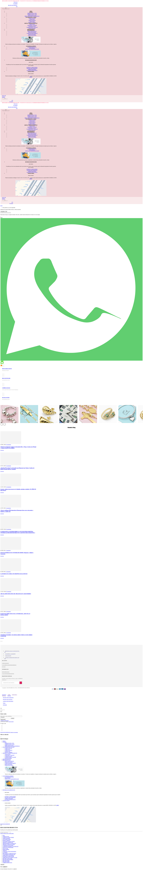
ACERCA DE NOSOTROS (8, 701)
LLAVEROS (32, 47)
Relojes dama (32, 31)
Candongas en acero (32, 26)
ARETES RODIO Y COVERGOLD (9, 843)
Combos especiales (32, 33)
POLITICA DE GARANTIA (32, 68)
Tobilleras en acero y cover (32, 14)
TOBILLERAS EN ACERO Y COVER (10, 857)
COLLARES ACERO (7, 839)
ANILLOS (5, 850)
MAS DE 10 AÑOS (5, 397)
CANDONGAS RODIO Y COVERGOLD (10, 846)
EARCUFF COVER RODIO (8, 847)
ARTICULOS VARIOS (32, 49)
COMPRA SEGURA (6, 387)
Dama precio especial (32, 32)
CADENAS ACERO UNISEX (8, 837)
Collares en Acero (6, 836)
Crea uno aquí (10, 721)
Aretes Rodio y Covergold (32, 25)
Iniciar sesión (3, 719)
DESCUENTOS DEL (6, 378)
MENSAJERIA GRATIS (7, 368)
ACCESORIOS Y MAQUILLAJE (9, 854)
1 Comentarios (8, 550)
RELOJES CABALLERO (7, 858)
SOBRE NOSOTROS (32, 69)
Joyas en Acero (5, 848)
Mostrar (12, 718)
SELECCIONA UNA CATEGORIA (7, 833)
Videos (4, 703)
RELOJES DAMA (6, 860)
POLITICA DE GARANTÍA (8, 697)
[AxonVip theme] (30, 42)
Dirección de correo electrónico (6, 716)
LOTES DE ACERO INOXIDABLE (9, 851)
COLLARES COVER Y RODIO (9, 841)
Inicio (4, 835)
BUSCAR (2, 864)
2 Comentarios (8, 508)
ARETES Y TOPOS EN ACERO (9, 844)
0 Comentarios (8, 444)
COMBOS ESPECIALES (7, 862)
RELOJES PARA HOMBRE (8, 859)
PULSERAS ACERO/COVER (8, 856)
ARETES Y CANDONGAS (8, 842)
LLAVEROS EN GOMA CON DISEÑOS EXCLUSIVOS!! (13, 573)
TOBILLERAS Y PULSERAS (8, 855)
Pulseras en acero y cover (32, 13)
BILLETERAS (32, 48)
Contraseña (2, 717)
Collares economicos (32, 20)
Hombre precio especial (32, 35)
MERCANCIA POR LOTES (12, 746)
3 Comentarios (8, 571)
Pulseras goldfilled (6, 849)
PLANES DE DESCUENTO (10, 799)
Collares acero (32, 19)
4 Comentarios (8, 486)
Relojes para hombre (32, 34)
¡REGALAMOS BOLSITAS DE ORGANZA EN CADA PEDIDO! (15, 593)
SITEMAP (5, 704)
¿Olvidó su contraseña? (4, 720)
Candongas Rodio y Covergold (32, 27)
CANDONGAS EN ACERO (8, 845)
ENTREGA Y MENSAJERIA (32, 67)
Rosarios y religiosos (8, 752)
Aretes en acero (32, 24)
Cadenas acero (32, 21)
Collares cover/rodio (32, 18)
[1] (20, 682)
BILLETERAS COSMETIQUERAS (9, 853)
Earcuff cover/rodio (8, 758)
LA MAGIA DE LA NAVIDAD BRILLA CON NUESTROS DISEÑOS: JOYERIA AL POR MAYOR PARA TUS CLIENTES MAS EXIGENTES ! (17, 532)
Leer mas (2, 450)
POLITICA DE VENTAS (7, 699)
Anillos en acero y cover (32, 15)
